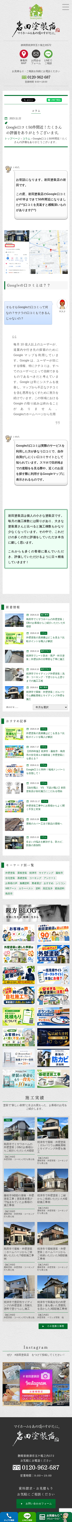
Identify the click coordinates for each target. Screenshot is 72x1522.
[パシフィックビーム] (53, 1058)
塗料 (38, 888)
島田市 (9, 893)
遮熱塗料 (59, 888)
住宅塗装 (10, 878)
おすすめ (48, 883)
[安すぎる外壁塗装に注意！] (53, 996)
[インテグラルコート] (19, 1079)
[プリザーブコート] (19, 1058)
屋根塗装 (22, 872)
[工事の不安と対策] (19, 1037)
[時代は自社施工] (19, 996)
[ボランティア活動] (53, 1016)
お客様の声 (11, 883)
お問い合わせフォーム (39, 1503)
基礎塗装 (22, 878)
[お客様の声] (19, 933)
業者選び (36, 883)
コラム (26, 138)
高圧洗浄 (47, 888)
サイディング (46, 872)
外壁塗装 (10, 872)
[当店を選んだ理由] (53, 933)
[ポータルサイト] (53, 975)
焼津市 (33, 872)
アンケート (50, 878)
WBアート (10, 888)
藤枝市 (59, 872)
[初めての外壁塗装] (53, 954)
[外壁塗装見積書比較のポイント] (19, 1016)
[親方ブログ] (36, 913)
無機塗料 (24, 883)
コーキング (35, 878)
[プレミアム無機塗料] (53, 1037)
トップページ (12, 138)
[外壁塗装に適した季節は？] (19, 954)
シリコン (60, 883)
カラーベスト (26, 888)
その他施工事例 (55, 1326)
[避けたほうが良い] (19, 975)
